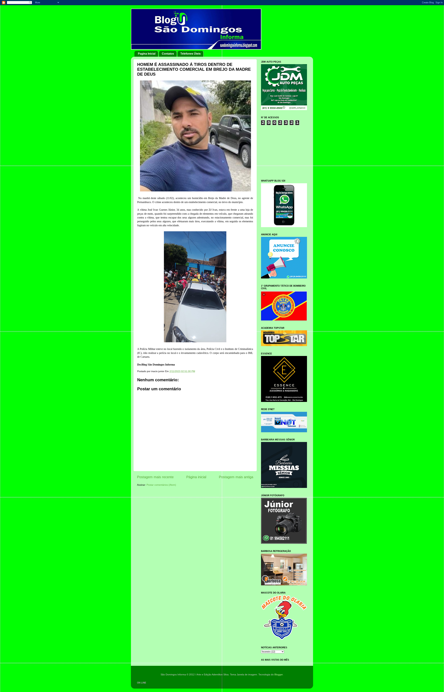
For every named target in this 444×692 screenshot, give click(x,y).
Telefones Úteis (190, 53)
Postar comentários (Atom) (161, 484)
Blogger (278, 674)
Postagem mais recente (155, 477)
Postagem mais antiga (236, 477)
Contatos (168, 53)
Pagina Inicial (146, 53)
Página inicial (196, 477)
